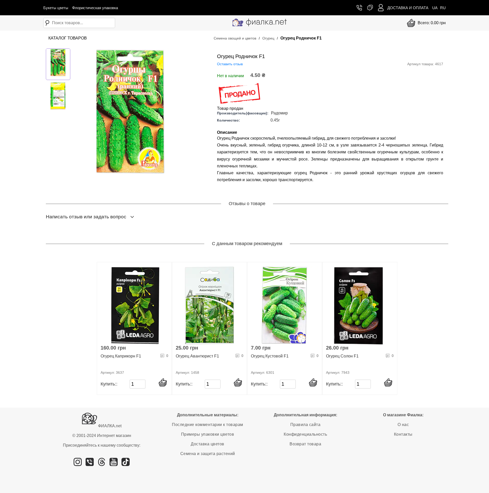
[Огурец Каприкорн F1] (134, 305)
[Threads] (102, 464)
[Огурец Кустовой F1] (284, 305)
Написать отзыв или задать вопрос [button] (86, 216)
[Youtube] (114, 464)
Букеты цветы (55, 8)
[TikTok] (125, 464)
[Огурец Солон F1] (359, 305)
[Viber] (90, 464)
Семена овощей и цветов (235, 38)
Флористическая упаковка (95, 8)
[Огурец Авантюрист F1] (209, 305)
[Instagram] (78, 464)
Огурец (268, 38)
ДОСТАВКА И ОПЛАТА (407, 8)
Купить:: (109, 384)
